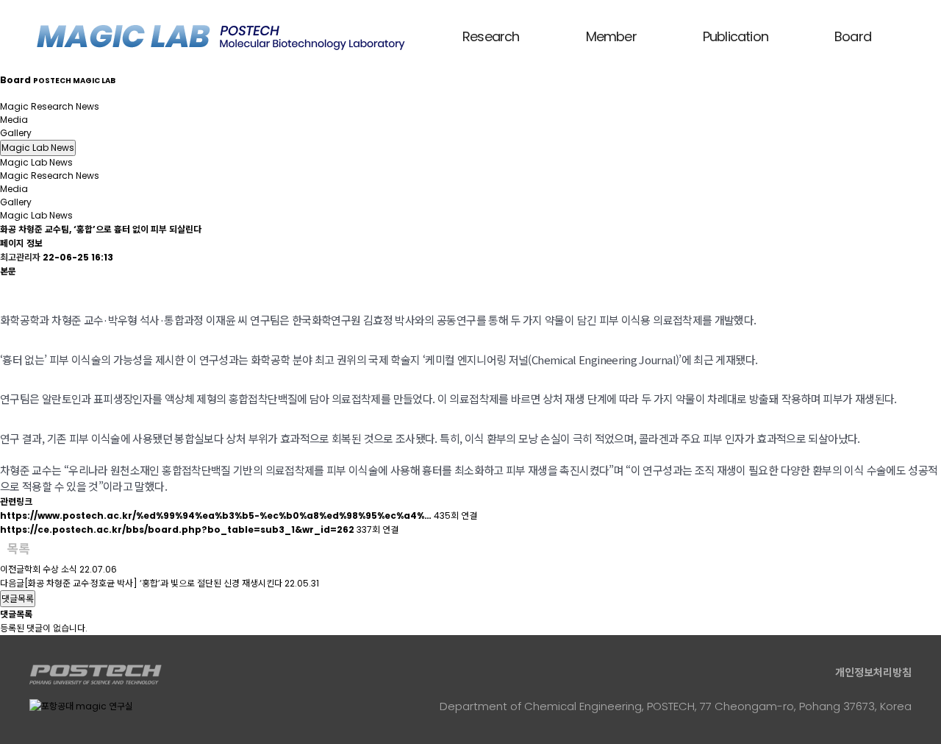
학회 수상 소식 (50, 569)
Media (14, 119)
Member (611, 36)
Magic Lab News (36, 93)
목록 (18, 549)
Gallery (16, 133)
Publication (735, 36)
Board (852, 36)
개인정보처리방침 (873, 672)
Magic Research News (49, 106)
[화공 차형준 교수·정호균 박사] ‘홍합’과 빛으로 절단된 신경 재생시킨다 (153, 583)
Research (491, 36)
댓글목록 (17, 598)
